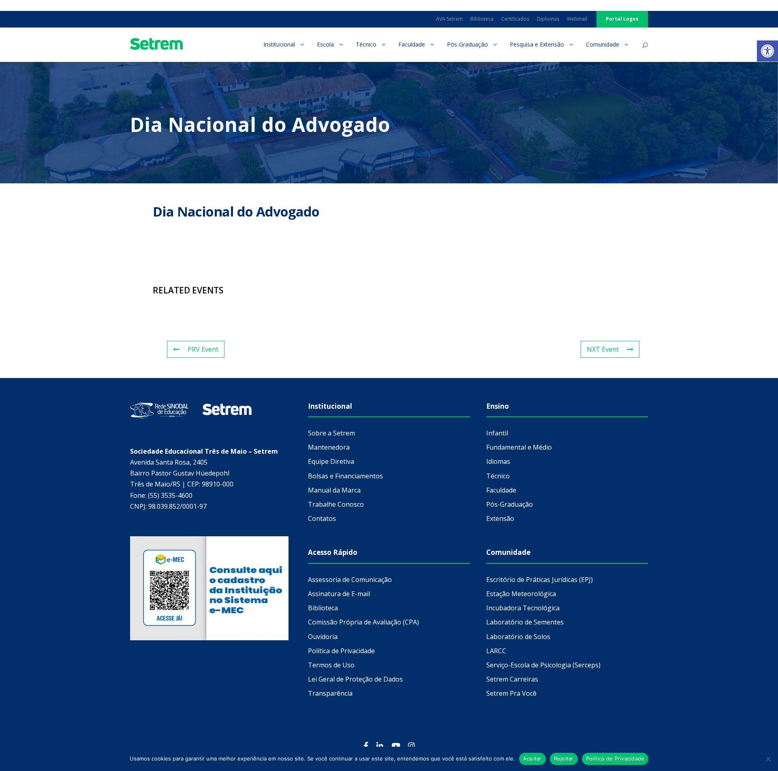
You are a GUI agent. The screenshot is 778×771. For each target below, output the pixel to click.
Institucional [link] (279, 44)
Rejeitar (564, 758)
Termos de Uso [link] (331, 665)
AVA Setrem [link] (449, 18)
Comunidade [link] (602, 44)
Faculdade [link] (411, 44)
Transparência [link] (330, 693)
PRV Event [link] (203, 349)
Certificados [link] (515, 18)
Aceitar (532, 758)
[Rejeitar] (768, 759)
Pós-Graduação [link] (467, 44)
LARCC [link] (496, 650)
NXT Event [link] (603, 349)
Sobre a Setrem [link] (331, 433)
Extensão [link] (500, 518)
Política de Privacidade (615, 758)
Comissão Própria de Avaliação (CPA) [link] (363, 622)
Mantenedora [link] (329, 447)
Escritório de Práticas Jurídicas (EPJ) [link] (539, 579)
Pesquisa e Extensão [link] (537, 44)
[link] (767, 51)
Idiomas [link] (498, 461)
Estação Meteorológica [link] (521, 593)
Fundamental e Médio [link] (519, 447)
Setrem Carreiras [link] (512, 679)
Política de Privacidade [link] (341, 650)
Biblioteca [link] (482, 18)
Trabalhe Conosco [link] (336, 504)
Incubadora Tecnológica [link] (523, 607)
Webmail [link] (577, 18)
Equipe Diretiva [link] (331, 461)
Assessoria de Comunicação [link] (350, 579)
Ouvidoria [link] (323, 636)
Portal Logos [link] (622, 18)
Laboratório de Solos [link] (518, 636)
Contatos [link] (322, 518)
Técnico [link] (366, 44)
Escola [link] (325, 44)
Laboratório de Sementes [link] (525, 622)
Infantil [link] (497, 433)
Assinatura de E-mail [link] (339, 593)
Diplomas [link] (548, 18)
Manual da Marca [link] (334, 490)
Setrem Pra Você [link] (511, 693)
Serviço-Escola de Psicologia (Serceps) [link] (543, 665)
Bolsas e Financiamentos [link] (345, 476)
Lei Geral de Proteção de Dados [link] (355, 679)
